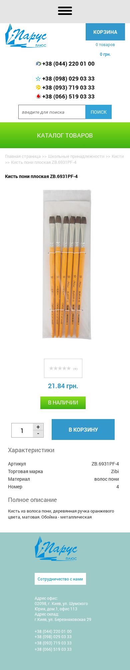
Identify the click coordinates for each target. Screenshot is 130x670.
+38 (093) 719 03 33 (68, 87)
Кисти (118, 156)
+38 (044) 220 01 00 (68, 63)
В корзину (83, 429)
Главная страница (23, 156)
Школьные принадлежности (76, 156)
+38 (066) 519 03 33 (68, 96)
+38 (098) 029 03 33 (68, 78)
